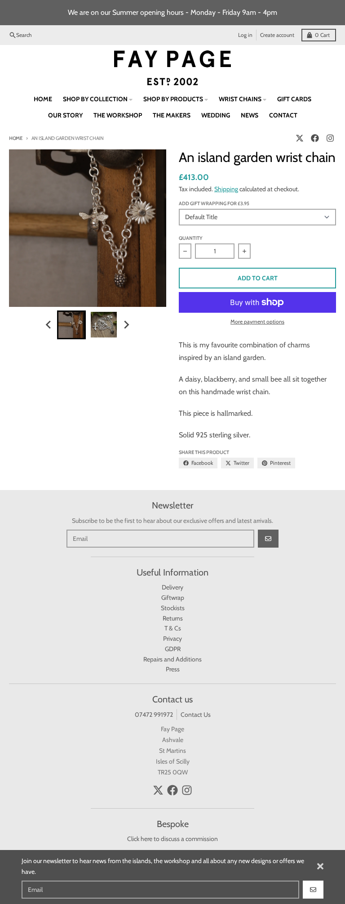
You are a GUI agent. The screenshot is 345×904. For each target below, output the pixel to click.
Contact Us (196, 715)
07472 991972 (154, 715)
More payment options (257, 321)
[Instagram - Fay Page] (330, 138)
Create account (277, 34)
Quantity (191, 238)
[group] (71, 324)
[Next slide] (126, 325)
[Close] (320, 866)
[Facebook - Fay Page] (315, 138)
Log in (245, 34)
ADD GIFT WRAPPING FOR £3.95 (214, 203)
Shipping (226, 189)
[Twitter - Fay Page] (299, 138)
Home (15, 138)
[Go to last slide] (49, 325)
